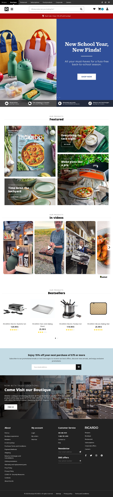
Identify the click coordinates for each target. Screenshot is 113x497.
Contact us (61, 439)
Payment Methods (11, 449)
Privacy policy (68, 494)
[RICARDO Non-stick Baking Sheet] (42, 308)
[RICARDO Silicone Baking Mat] (98, 308)
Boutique (13, 2)
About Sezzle (9, 481)
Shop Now (14, 197)
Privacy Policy (9, 471)
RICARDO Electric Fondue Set (70, 324)
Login (33, 433)
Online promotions (11, 461)
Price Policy (8, 468)
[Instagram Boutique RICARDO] (96, 455)
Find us (11, 407)
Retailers (8, 439)
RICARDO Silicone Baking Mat (98, 324)
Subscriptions (35, 2)
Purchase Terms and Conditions (15, 446)
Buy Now (67, 144)
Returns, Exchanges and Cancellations (13, 457)
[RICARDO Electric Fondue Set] (70, 308)
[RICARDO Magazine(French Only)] (30, 151)
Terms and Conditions (82, 494)
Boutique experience (12, 436)
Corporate (59, 2)
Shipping (7, 453)
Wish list (34, 439)
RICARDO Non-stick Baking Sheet (42, 325)
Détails (11, 103)
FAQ (59, 443)
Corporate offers (90, 446)
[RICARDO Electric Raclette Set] (14, 308)
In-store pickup (10, 443)
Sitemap (58, 494)
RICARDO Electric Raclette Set (14, 324)
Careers (68, 2)
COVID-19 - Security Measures (14, 474)
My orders (34, 436)
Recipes (4, 2)
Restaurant (23, 2)
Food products (47, 2)
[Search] (81, 9)
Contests (8, 478)
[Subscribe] (78, 367)
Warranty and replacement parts (16, 465)
